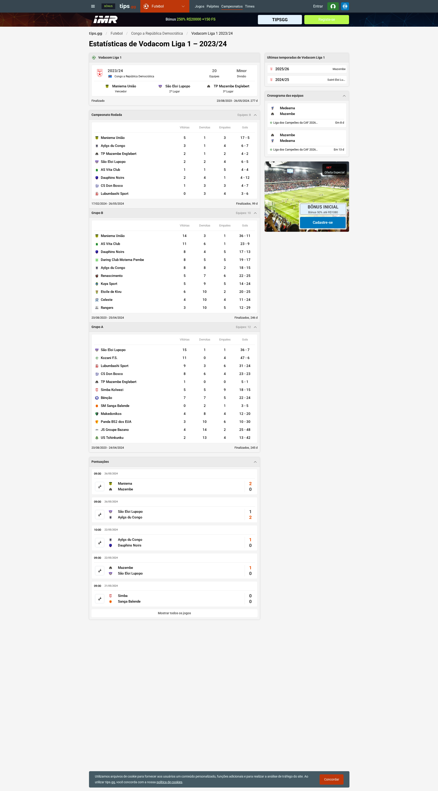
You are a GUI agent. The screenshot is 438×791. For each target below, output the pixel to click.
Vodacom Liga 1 (110, 58)
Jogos (199, 6)
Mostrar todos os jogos (174, 613)
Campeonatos (232, 6)
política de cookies (169, 782)
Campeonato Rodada (106, 115)
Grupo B (97, 213)
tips (128, 6)
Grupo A (97, 327)
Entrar (318, 6)
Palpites (213, 6)
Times (250, 6)
